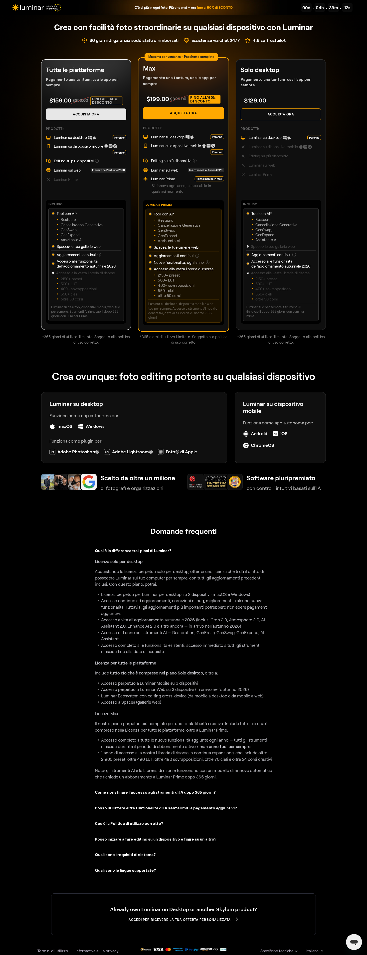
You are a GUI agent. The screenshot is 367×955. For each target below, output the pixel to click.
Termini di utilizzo (52, 950)
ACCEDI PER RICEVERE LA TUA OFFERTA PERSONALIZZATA (180, 920)
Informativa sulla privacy (97, 950)
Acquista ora (86, 114)
